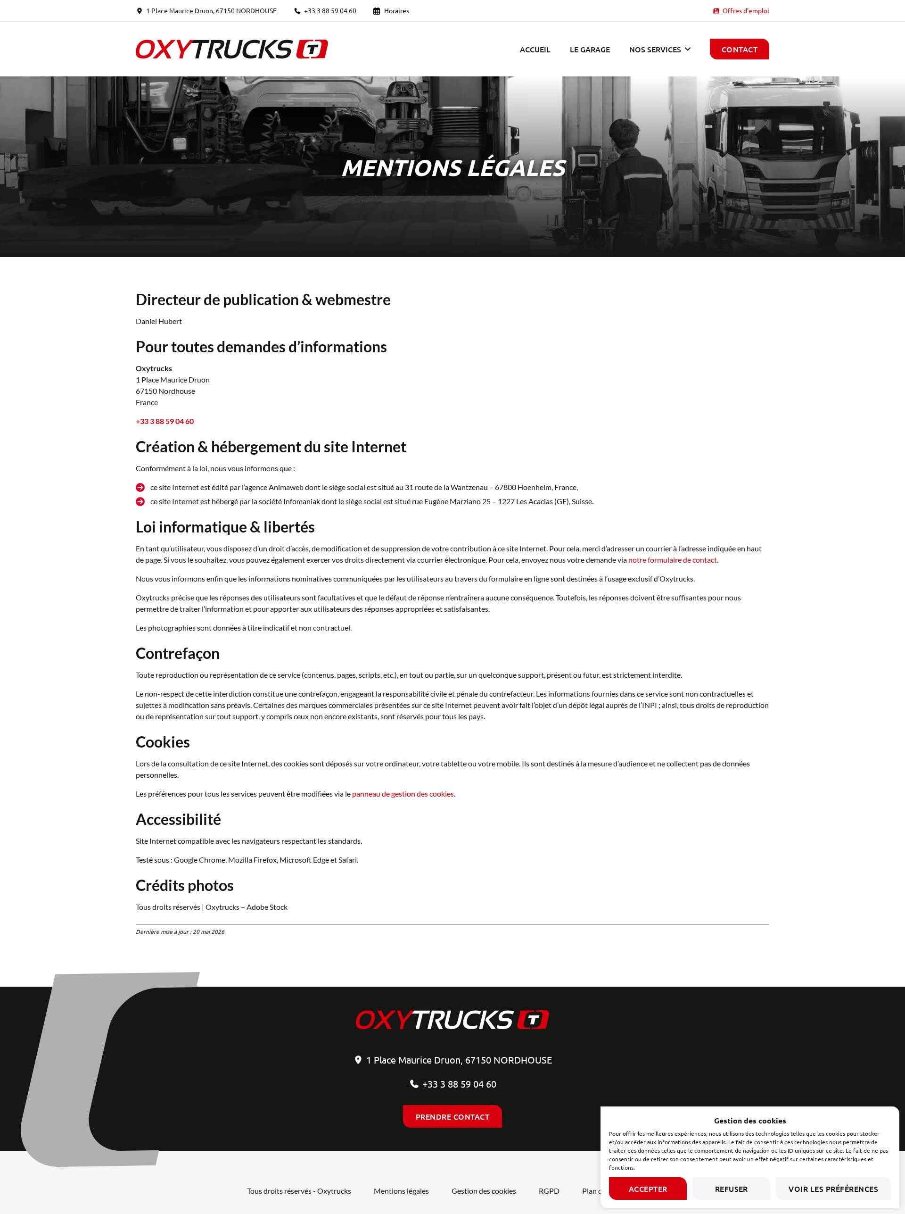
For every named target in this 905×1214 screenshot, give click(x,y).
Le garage (590, 49)
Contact (739, 49)
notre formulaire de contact (672, 559)
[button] (660, 49)
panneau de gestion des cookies (403, 793)
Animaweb (286, 486)
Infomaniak (301, 501)
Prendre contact (452, 1116)
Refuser (731, 1188)
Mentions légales (401, 1190)
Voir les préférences (833, 1188)
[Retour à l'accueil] (232, 49)
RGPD (549, 1190)
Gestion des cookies (484, 1190)
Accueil (535, 49)
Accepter (648, 1188)
